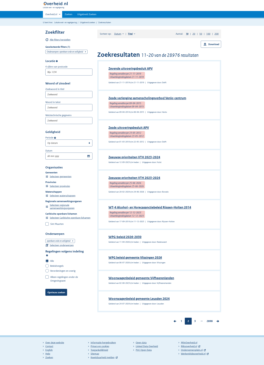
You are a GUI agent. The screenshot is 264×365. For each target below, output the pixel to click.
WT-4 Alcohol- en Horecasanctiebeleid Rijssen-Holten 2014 (149, 207)
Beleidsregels (57, 265)
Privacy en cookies (100, 346)
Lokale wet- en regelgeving (65, 22)
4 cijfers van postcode (56, 66)
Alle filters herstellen (60, 39)
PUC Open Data (144, 350)
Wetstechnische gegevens (58, 115)
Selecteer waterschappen (62, 195)
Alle (52, 260)
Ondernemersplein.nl (192, 350)
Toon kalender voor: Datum (88, 156)
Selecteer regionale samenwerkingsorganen (62, 207)
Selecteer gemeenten (61, 176)
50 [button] (200, 33)
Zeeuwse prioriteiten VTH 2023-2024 (134, 157)
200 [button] (217, 33)
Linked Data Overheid (147, 346)
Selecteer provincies (60, 186)
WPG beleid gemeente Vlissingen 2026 (135, 257)
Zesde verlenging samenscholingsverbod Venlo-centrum (147, 98)
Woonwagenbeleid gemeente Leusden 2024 (139, 299)
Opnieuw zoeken (56, 292)
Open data (141, 342)
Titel (131, 33)
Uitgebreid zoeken (87, 22)
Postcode (57, 61)
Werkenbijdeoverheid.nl (193, 353)
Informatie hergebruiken (103, 342)
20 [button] (194, 33)
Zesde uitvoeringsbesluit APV (128, 128)
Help (47, 353)
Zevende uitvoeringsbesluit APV (130, 68)
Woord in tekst (53, 102)
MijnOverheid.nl (189, 342)
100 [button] (208, 33)
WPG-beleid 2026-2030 (124, 237)
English (49, 350)
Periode (49, 137)
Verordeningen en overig (62, 270)
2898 (210, 321)
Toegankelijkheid (99, 350)
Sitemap (95, 353)
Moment (55, 138)
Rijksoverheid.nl (189, 346)
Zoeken (68, 14)
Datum (48, 150)
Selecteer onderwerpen (62, 245)
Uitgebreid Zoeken (86, 14)
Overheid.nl (51, 15)
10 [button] (187, 33)
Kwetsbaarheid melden (103, 357)
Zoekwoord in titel (54, 89)
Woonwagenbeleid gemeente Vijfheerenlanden (141, 278)
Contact (49, 346)
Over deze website (54, 342)
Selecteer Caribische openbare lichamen (70, 217)
